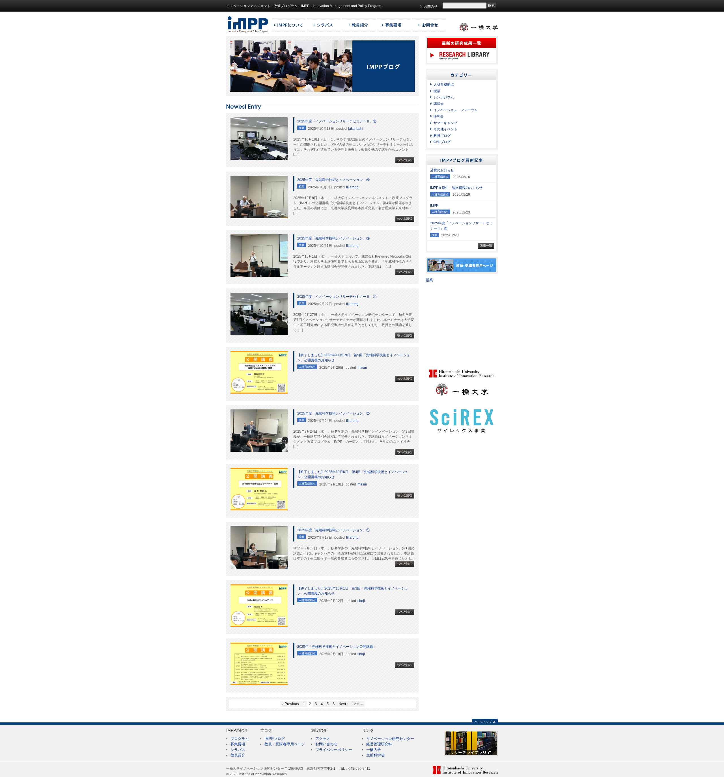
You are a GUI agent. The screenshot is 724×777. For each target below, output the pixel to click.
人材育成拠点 (444, 85)
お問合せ (431, 6)
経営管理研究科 (379, 744)
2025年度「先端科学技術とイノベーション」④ (333, 180)
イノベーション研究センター (390, 739)
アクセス (322, 739)
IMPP (434, 206)
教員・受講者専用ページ (284, 744)
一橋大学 (373, 750)
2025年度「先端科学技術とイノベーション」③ (333, 238)
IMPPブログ (274, 739)
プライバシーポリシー (333, 750)
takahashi (355, 129)
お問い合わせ (326, 744)
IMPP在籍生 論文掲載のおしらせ (456, 188)
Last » (357, 704)
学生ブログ (442, 142)
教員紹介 (237, 755)
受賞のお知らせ (442, 170)
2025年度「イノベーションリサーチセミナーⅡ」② (336, 121)
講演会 (439, 104)
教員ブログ (442, 136)
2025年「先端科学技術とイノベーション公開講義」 (336, 647)
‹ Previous (290, 704)
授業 (437, 91)
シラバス (237, 750)
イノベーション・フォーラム (456, 110)
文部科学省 (375, 755)
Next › (343, 704)
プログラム (239, 739)
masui (362, 368)
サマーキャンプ (445, 123)
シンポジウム (444, 97)
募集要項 (237, 744)
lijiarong (352, 187)
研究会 (439, 116)
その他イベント (445, 129)
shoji (361, 601)
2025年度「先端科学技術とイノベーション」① (333, 530)
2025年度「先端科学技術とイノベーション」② (333, 413)
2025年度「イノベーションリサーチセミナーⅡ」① (336, 297)
